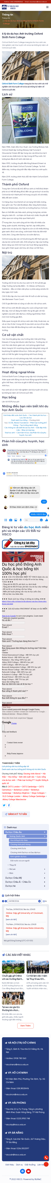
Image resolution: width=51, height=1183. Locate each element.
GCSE (10, 423)
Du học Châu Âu (13, 832)
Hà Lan (12, 869)
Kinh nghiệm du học (18, 856)
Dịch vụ (19, 1165)
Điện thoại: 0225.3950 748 (18, 1118)
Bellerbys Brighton (21, 793)
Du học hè (10, 886)
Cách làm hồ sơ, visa (25, 433)
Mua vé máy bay (28, 430)
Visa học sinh (10, 433)
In (46, 901)
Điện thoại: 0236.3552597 (17, 1148)
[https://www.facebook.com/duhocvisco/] (22, 1171)
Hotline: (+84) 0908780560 (13, 2)
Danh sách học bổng (19, 420)
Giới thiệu (9, 1165)
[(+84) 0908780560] (46, 1157)
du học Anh (32, 527)
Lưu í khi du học (26, 418)
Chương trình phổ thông (20, 844)
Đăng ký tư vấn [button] (17, 814)
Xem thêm (25, 1026)
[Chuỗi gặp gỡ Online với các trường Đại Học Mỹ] (13, 975)
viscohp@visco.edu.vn (16, 1124)
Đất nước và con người (19, 861)
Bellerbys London (21, 790)
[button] (47, 7)
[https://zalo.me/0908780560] (46, 1164)
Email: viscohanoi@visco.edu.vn (36, 2)
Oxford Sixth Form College (13, 84)
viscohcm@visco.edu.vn (16, 1094)
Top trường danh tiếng (29, 425)
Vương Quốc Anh (17, 836)
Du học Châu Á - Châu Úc (18, 882)
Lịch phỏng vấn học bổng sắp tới (15, 766)
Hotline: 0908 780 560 (16, 1058)
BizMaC (38, 1179)
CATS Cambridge (29, 786)
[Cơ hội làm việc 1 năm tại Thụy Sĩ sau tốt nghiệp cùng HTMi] (37, 975)
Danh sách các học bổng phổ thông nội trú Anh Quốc (24, 769)
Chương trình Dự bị (18, 848)
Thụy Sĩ (12, 865)
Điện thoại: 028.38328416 (17, 1088)
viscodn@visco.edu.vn (16, 1155)
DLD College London (11, 796)
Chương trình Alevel (31, 774)
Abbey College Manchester (14, 799)
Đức (11, 873)
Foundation (24, 423)
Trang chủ (6, 18)
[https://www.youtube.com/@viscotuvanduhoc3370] (28, 1171)
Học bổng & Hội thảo (19, 840)
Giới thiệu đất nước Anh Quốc (15, 415)
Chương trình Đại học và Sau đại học (25, 852)
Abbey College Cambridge (34, 796)
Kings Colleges (38, 793)
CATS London (14, 786)
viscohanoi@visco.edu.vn (17, 1064)
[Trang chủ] (10, 7)
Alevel (16, 423)
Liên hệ (40, 1165)
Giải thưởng (30, 1165)
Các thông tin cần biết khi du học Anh (19, 428)
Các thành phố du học (37, 415)
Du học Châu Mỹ (13, 878)
